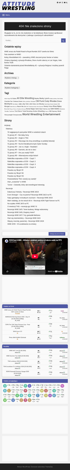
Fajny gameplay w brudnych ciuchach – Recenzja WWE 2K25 (30, 198)
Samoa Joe (46, 109)
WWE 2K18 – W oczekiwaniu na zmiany (21, 224)
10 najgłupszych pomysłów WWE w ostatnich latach (26, 132)
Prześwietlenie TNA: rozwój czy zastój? (21, 179)
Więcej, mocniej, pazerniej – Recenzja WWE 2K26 (25, 221)
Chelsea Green (17, 101)
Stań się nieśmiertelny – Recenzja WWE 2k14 (23, 218)
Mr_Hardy (17, 320)
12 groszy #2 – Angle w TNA (17, 138)
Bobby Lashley (53, 98)
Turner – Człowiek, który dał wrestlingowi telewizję (25, 185)
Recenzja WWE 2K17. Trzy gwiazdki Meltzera (23, 215)
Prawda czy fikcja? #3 (15, 176)
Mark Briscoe (13, 106)
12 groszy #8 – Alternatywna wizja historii (22, 155)
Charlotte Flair (8, 101)
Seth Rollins (55, 109)
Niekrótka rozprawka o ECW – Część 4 (21, 167)
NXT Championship (31, 106)
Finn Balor (15, 104)
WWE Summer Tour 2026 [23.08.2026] (17, 356)
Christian (33, 101)
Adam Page (7, 98)
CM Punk (40, 101)
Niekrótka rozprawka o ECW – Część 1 (21, 158)
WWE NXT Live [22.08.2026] (17, 350)
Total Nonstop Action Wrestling (33, 111)
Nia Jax (24, 106)
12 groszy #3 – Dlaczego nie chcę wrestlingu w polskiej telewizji (31, 141)
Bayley (36, 98)
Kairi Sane (47, 104)
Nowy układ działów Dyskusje (17, 337)
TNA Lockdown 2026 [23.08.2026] (17, 361)
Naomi (19, 106)
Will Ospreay (53, 111)
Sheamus (62, 109)
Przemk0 (17, 313)
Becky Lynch (44, 98)
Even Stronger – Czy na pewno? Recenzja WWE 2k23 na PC (29, 195)
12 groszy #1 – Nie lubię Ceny (18, 135)
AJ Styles (13, 98)
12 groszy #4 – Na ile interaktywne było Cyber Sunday (27, 144)
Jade (20, 104)
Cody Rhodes (50, 101)
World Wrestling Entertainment (41, 114)
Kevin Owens (53, 104)
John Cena (32, 104)
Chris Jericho (26, 101)
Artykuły (7, 125)
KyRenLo (62, 337)
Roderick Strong (21, 109)
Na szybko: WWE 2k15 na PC (18, 203)
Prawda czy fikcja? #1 (15, 170)
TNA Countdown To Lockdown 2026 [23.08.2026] (17, 366)
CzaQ (62, 311)
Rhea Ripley (57, 106)
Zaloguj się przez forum (57, 234)
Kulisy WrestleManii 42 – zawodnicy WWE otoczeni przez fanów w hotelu (31, 57)
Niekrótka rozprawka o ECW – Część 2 (21, 161)
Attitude (17, 352)
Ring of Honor (13, 109)
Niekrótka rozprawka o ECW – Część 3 (21, 164)
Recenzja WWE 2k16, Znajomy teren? (21, 212)
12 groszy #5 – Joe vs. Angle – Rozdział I (22, 147)
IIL (17, 333)
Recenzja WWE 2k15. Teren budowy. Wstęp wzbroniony (27, 209)
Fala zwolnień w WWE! (12, 54)
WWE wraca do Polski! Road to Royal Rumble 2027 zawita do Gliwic (29, 51)
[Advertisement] (35, 289)
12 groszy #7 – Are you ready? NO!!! (20, 153)
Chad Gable (60, 98)
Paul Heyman (40, 106)
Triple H (47, 111)
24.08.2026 (64, 312)
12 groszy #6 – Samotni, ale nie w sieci (21, 150)
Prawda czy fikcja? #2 (15, 173)
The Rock (11, 111)
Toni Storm (18, 111)
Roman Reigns (30, 109)
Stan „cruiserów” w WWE (16, 182)
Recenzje (9, 188)
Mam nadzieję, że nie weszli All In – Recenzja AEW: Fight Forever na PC (33, 201)
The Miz (6, 111)
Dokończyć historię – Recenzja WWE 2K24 (23, 192)
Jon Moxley (40, 104)
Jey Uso (25, 104)
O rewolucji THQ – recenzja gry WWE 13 (22, 206)
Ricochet (6, 109)
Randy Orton (48, 106)
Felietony (9, 129)
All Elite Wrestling (25, 98)
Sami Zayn (39, 109)
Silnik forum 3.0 (17, 331)
